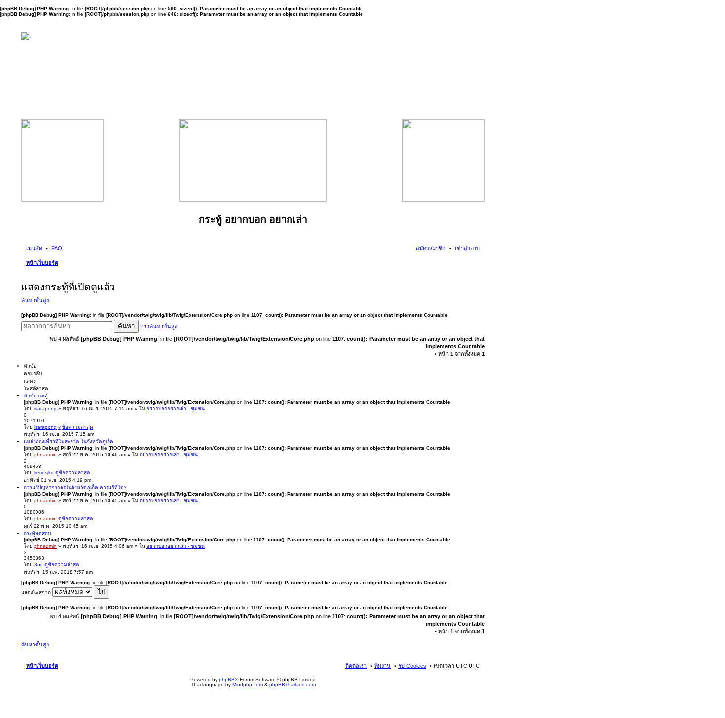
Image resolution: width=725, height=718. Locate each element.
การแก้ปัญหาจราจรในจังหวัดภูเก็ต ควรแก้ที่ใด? (75, 487)
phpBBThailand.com (292, 684)
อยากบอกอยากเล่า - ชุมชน (175, 408)
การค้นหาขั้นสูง (158, 326)
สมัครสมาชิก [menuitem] (431, 248)
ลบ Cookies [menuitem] (412, 666)
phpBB (227, 679)
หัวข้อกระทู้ (36, 395)
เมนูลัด (34, 248)
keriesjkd (44, 472)
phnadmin (45, 454)
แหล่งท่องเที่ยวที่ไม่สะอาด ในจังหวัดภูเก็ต (68, 441)
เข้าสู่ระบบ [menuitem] (466, 248)
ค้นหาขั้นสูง (35, 300)
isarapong (45, 408)
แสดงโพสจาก (36, 592)
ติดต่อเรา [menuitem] (356, 666)
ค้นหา (126, 326)
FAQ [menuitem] (56, 248)
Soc (38, 564)
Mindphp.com (247, 684)
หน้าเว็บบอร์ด (42, 263)
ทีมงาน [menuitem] (382, 666)
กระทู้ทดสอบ (37, 533)
